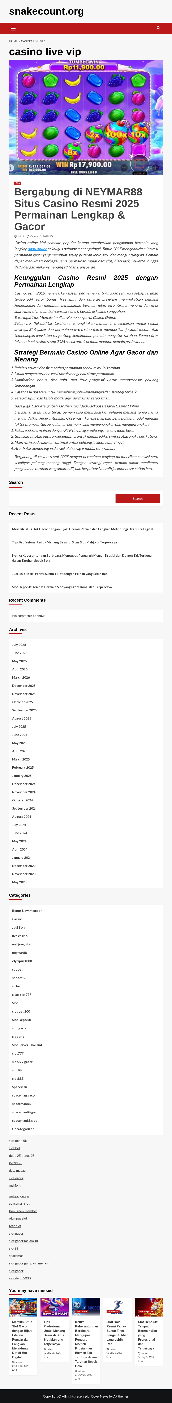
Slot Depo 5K (21, 1020)
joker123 (15, 1163)
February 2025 (23, 767)
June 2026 (19, 653)
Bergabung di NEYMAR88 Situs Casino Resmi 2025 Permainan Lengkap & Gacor (78, 209)
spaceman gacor (24, 1095)
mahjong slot (21, 944)
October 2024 (22, 800)
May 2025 (19, 743)
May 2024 (19, 841)
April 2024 (19, 849)
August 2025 (21, 718)
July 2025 (19, 726)
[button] (13, 28)
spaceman (16, 1256)
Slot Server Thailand (27, 1045)
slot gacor (19, 1028)
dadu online (37, 248)
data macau (17, 1170)
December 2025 (24, 685)
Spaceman (19, 1087)
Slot (18, 183)
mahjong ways (19, 1196)
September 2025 (24, 710)
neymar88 (19, 952)
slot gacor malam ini (23, 1241)
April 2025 (19, 751)
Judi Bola (18, 927)
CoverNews (99, 1396)
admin (21, 236)
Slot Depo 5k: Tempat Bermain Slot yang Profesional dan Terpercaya (62, 587)
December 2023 (24, 866)
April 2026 (19, 669)
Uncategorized (23, 1129)
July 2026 (19, 645)
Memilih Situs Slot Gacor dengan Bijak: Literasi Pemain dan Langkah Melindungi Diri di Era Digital (82, 529)
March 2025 (21, 759)
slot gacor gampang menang (29, 1263)
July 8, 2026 (116, 1353)
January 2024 (22, 857)
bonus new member (23, 1211)
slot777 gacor (22, 1062)
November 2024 (24, 792)
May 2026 (19, 661)
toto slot (15, 1226)
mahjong (15, 1185)
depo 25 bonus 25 (22, 1155)
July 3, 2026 (147, 1357)
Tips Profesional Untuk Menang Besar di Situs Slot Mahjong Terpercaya (64, 542)
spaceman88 (21, 1104)
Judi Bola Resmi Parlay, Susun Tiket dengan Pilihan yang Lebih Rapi (60, 574)
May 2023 (19, 882)
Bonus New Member (27, 910)
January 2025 (22, 775)
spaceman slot (19, 1203)
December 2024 (24, 784)
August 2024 (21, 816)
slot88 (17, 1070)
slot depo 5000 (20, 1278)
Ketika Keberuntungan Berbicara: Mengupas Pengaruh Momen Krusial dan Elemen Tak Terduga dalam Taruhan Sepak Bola (82, 558)
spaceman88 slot (24, 1120)
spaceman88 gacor (26, 1112)
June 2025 (19, 735)
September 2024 (24, 808)
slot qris (18, 1036)
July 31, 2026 (22, 1366)
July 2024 (19, 825)
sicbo (16, 986)
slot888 (17, 1078)
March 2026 (21, 677)
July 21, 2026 (85, 1375)
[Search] (158, 28)
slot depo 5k (18, 1141)
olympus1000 (22, 961)
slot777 (17, 1053)
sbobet (17, 969)
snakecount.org (46, 11)
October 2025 (22, 702)
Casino (17, 919)
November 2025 (24, 694)
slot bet (14, 1148)
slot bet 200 (21, 1011)
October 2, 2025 (39, 236)
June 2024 (19, 833)
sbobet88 (19, 978)
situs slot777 (21, 994)
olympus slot (18, 1218)
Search (16, 482)
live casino (19, 936)
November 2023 (24, 874)
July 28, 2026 (54, 1353)
